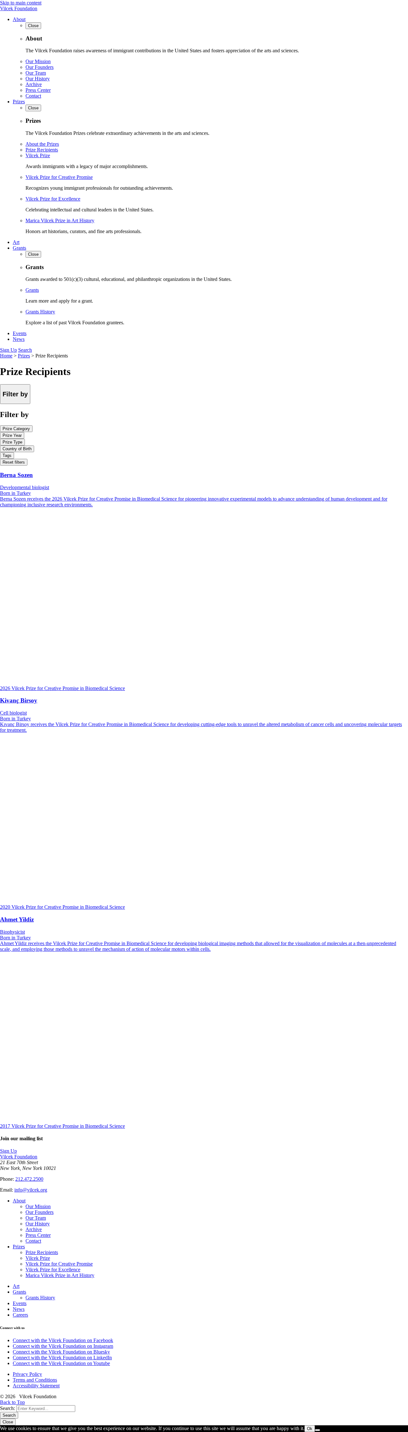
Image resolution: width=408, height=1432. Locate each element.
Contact (33, 96)
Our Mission (38, 61)
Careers (20, 1315)
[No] (317, 1430)
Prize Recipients (42, 149)
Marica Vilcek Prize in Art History (60, 220)
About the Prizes (42, 144)
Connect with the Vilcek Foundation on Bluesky (61, 1352)
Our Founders (40, 67)
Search (25, 350)
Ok (309, 1428)
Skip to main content (20, 2)
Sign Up (8, 350)
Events (19, 333)
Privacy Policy (27, 1374)
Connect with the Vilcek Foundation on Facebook (63, 1340)
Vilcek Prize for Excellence (53, 199)
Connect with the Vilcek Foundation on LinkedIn (62, 1357)
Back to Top (12, 1402)
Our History (38, 78)
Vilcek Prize (38, 155)
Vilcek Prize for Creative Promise (59, 177)
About (19, 19)
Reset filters (14, 462)
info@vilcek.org (30, 1190)
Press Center (38, 90)
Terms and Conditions (35, 1380)
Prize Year (12, 435)
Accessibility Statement (36, 1385)
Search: (7, 1408)
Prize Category (16, 428)
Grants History (40, 311)
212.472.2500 (29, 1179)
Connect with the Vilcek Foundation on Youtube (61, 1363)
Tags (7, 455)
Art (16, 242)
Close (8, 1422)
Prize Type (12, 442)
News (19, 339)
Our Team (36, 73)
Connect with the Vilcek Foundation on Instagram (63, 1346)
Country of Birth (17, 448)
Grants (19, 248)
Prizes (19, 101)
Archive (34, 84)
